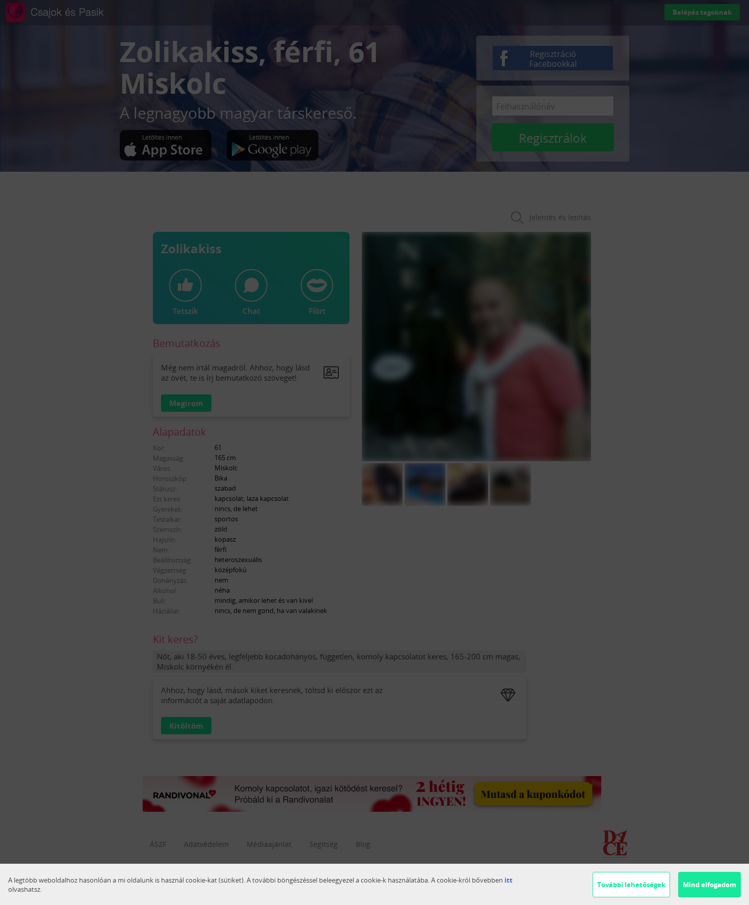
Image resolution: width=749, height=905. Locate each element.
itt (508, 880)
